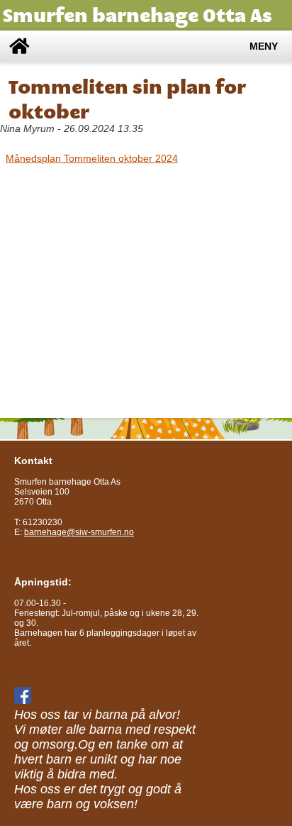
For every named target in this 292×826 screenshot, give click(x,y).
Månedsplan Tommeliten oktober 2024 (92, 158)
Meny (263, 46)
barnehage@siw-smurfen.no (79, 532)
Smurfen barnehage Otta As (137, 15)
